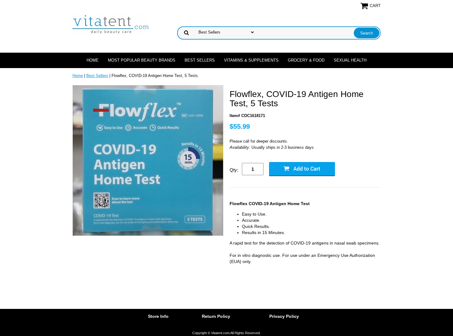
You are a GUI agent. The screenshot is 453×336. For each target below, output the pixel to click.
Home (93, 60)
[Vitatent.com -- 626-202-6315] (110, 24)
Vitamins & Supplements (251, 60)
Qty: (234, 169)
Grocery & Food (306, 60)
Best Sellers (200, 60)
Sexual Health (350, 60)
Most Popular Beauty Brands (141, 60)
